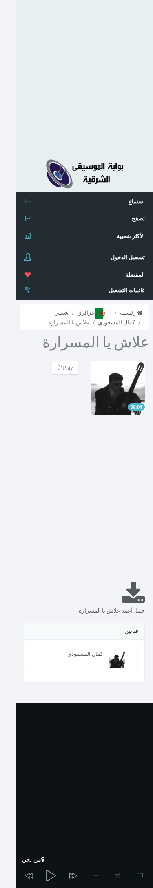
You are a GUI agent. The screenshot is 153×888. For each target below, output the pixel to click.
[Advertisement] (76, 76)
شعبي (61, 312)
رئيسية (128, 312)
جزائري (86, 312)
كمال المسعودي (116, 322)
